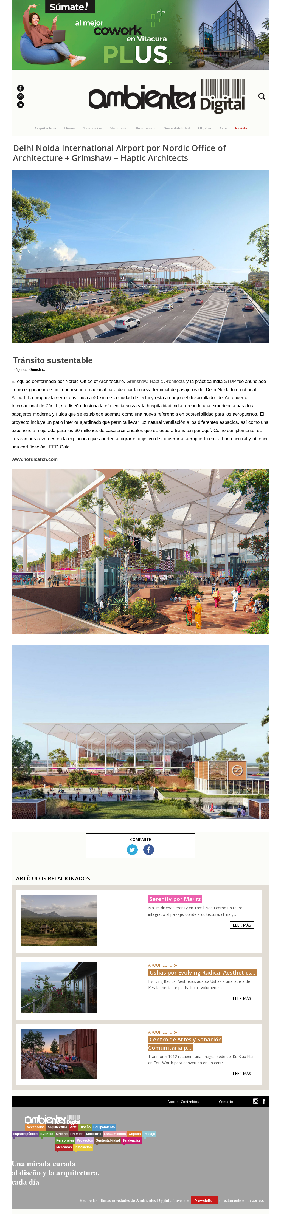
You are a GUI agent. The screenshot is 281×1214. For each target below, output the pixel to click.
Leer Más (242, 925)
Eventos (46, 1134)
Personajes (65, 1140)
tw (255, 1101)
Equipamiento (104, 1127)
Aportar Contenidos (183, 1101)
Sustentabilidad (177, 128)
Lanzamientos (115, 1134)
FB (148, 849)
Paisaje (149, 1134)
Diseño (69, 128)
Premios (76, 1134)
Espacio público (25, 1134)
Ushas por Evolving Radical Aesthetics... (202, 972)
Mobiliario (118, 128)
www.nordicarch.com (35, 459)
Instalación (83, 1147)
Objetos (204, 128)
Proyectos (85, 1140)
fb (264, 1101)
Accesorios (36, 1127)
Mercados (64, 1147)
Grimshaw (137, 381)
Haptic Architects (168, 381)
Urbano (62, 1134)
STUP (230, 381)
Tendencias (92, 128)
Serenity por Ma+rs (175, 899)
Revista (241, 128)
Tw (132, 849)
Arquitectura (45, 128)
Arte (223, 128)
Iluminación (146, 128)
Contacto (226, 1101)
